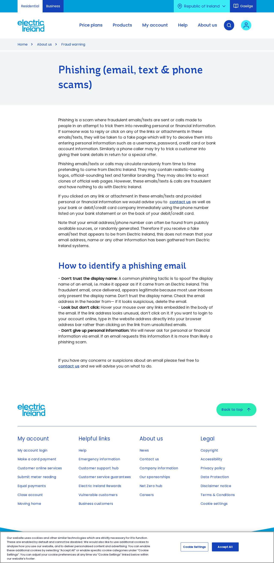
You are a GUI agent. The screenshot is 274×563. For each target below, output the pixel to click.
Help (82, 450)
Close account (30, 494)
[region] (137, 547)
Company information (159, 468)
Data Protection (215, 476)
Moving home (29, 503)
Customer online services (40, 468)
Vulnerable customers (98, 494)
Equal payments (32, 485)
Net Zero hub (151, 485)
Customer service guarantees (105, 476)
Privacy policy (213, 468)
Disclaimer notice (216, 485)
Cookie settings (214, 503)
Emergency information (99, 459)
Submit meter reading (37, 476)
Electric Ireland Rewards (100, 485)
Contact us (149, 459)
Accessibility (211, 459)
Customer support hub (99, 468)
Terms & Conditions (218, 494)
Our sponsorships (155, 476)
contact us (180, 201)
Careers (147, 494)
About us (44, 44)
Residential (30, 6)
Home (23, 44)
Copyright (209, 450)
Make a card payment (37, 459)
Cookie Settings (194, 547)
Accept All (225, 547)
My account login (33, 450)
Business (53, 6)
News (144, 450)
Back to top (232, 409)
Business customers (96, 503)
